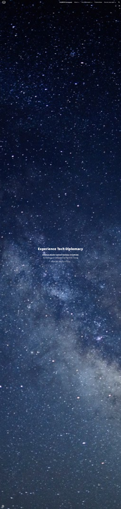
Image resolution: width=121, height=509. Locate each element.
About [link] (76, 2)
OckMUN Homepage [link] (65, 2)
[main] (60, 254)
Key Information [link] (86, 2)
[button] (119, 2)
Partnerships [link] (98, 2)
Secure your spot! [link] (109, 2)
